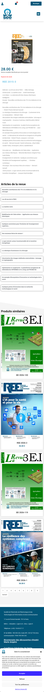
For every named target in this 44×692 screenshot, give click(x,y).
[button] (41, 652)
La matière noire (7, 207)
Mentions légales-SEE (21, 689)
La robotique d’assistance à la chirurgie (15, 250)
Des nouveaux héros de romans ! (12, 233)
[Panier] (16, 3)
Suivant (4, 594)
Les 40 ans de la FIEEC (9, 199)
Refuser (22, 679)
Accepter (22, 673)
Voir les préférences (22, 685)
